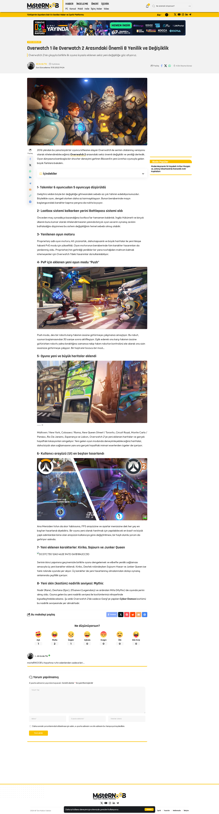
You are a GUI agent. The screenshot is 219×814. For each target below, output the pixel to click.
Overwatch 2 (78, 154)
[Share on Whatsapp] (169, 66)
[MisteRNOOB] (109, 796)
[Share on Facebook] (161, 66)
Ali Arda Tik (41, 64)
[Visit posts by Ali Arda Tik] (30, 656)
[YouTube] (179, 14)
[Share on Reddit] (132, 614)
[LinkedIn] (186, 14)
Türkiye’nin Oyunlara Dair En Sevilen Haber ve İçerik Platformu (55, 14)
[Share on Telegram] (30, 183)
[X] (175, 14)
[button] (149, 809)
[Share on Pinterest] (126, 614)
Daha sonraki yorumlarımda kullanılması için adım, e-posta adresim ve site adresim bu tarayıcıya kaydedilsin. (78, 726)
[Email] (30, 189)
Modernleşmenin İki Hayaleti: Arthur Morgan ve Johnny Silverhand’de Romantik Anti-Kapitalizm (170, 169)
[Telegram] (190, 14)
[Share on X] (165, 66)
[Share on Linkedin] (30, 177)
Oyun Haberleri (34, 42)
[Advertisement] (171, 116)
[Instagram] (183, 14)
